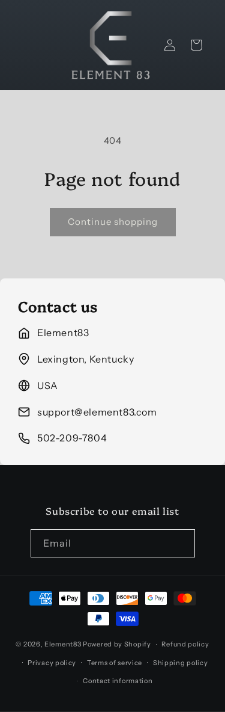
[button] (196, 45)
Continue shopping (113, 221)
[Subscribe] (181, 543)
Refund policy (185, 644)
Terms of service (114, 662)
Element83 (62, 644)
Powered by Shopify (117, 644)
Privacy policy (52, 662)
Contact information (117, 681)
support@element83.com (97, 412)
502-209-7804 (72, 438)
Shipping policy (180, 662)
